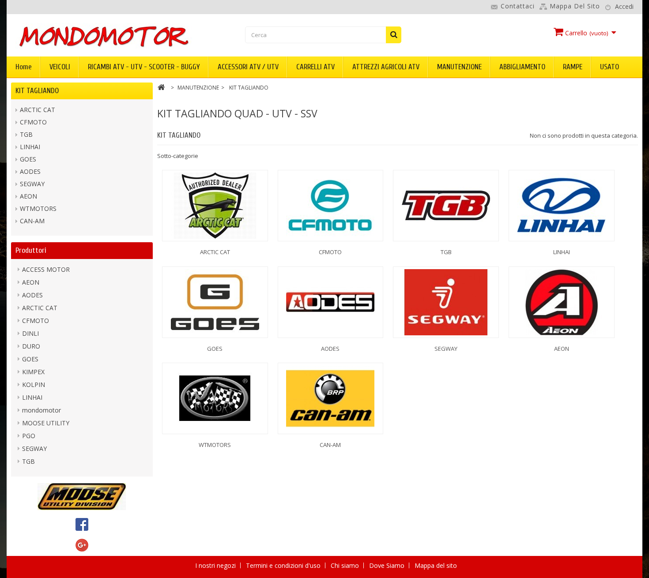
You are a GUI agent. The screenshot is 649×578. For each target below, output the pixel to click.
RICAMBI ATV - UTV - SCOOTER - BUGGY (144, 67)
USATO (609, 67)
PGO (28, 436)
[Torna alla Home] (161, 88)
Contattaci (518, 6)
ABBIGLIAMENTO (522, 67)
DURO (31, 346)
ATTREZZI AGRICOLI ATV (385, 67)
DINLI (30, 333)
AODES (30, 171)
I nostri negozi (216, 565)
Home (23, 67)
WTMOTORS (38, 208)
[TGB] (446, 205)
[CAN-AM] (331, 398)
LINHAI (30, 147)
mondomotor (41, 410)
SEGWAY (32, 184)
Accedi (624, 6)
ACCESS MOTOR (46, 269)
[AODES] (331, 302)
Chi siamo (346, 565)
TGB (26, 134)
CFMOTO (33, 122)
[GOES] (215, 302)
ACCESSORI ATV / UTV (248, 67)
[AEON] (562, 302)
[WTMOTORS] (215, 398)
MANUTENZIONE (459, 67)
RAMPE (572, 67)
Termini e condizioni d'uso (284, 565)
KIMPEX (33, 372)
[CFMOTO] (331, 205)
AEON (28, 196)
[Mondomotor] (114, 36)
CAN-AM (32, 221)
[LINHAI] (562, 205)
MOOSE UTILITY (45, 423)
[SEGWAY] (446, 302)
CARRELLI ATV (315, 67)
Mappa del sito (575, 6)
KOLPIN (33, 384)
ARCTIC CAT (37, 109)
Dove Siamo (387, 565)
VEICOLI (59, 67)
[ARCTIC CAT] (215, 205)
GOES (28, 159)
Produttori (30, 250)
